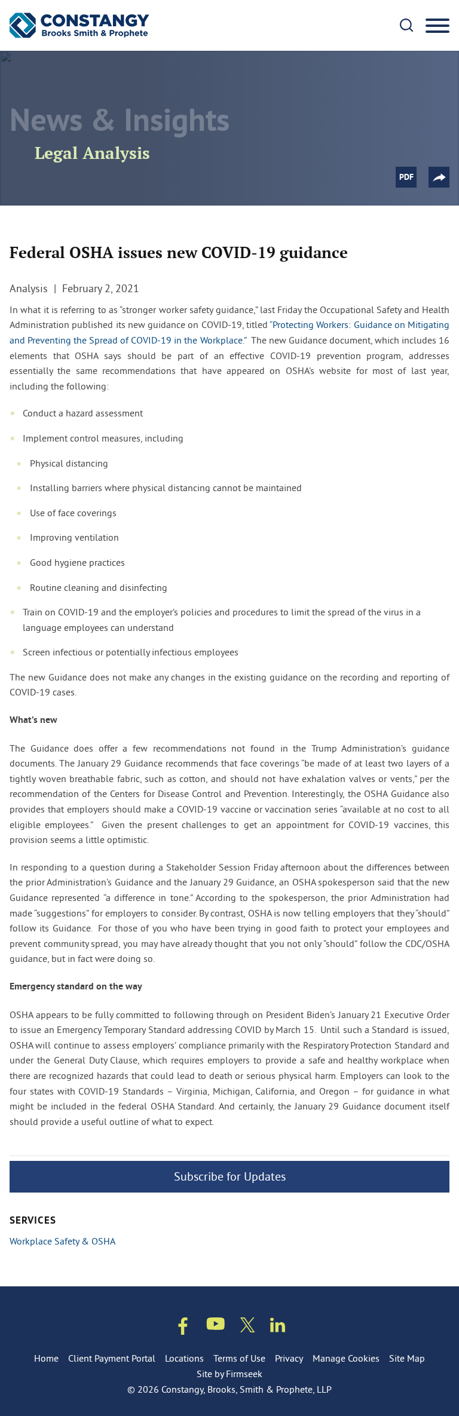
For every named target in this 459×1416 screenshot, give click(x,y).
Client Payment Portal (111, 1358)
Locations (184, 1358)
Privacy (289, 1358)
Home (46, 1358)
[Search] (406, 25)
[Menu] (437, 26)
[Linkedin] (277, 1327)
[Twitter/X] (247, 1327)
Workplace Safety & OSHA (62, 1241)
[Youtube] (216, 1326)
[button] (439, 177)
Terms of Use (239, 1358)
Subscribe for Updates (230, 1176)
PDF (406, 178)
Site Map (407, 1358)
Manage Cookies (346, 1358)
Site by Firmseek (229, 1374)
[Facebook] (183, 1328)
